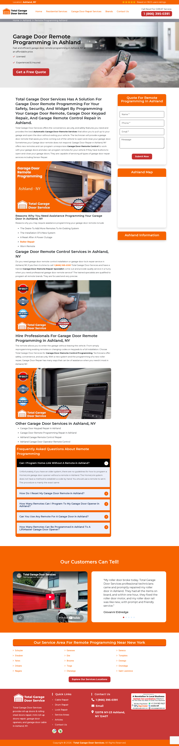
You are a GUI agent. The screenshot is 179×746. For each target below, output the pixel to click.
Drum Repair (61, 705)
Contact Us (123, 11)
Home (38, 11)
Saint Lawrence (126, 671)
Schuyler (19, 650)
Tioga (69, 666)
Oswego (122, 660)
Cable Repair (62, 700)
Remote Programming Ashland (51, 20)
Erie (68, 655)
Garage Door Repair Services (86, 11)
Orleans (18, 666)
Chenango (71, 671)
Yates (17, 660)
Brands (109, 11)
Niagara (18, 671)
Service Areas (62, 714)
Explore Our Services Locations (89, 679)
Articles (59, 719)
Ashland (27, 20)
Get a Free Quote (31, 72)
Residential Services (56, 11)
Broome (70, 660)
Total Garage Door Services (88, 743)
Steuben (19, 655)
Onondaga (123, 666)
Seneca (122, 650)
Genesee (71, 650)
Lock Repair (61, 710)
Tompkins (123, 655)
